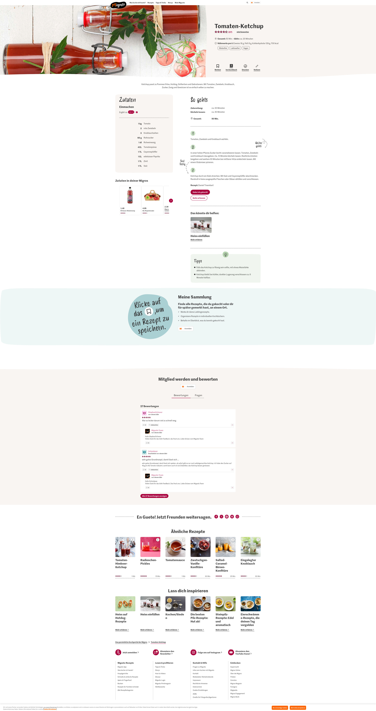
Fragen (198, 395)
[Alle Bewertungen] (221, 32)
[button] (144, 413)
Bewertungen (181, 395)
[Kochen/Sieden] (175, 613)
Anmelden (257, 2)
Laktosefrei (235, 48)
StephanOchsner (155, 412)
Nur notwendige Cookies (280, 708)
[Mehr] (232, 425)
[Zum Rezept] (125, 557)
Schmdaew (153, 451)
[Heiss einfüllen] (150, 613)
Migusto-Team (157, 430)
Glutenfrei (223, 48)
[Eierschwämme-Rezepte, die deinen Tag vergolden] (251, 613)
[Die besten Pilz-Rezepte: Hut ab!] (201, 613)
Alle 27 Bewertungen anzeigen (154, 496)
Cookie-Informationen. (50, 709)
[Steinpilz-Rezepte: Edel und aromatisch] (226, 613)
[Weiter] (171, 201)
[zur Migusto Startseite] (119, 3)
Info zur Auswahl (136, 112)
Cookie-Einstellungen (200, 690)
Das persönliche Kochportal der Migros (131, 642)
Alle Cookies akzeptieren (298, 708)
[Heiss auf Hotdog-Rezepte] (125, 613)
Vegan (245, 48)
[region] (188, 707)
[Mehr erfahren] (201, 237)
